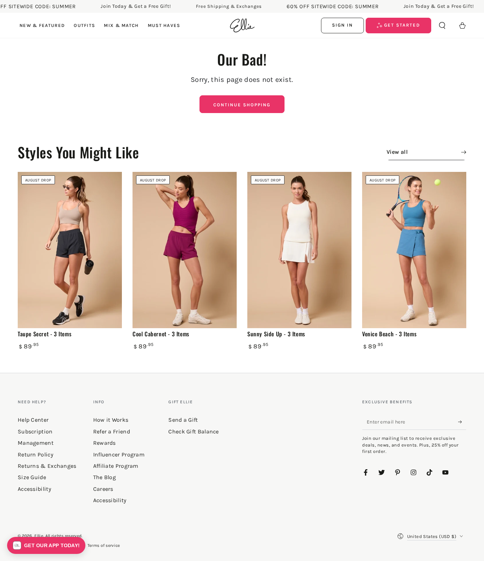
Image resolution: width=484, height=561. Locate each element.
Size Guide (32, 477)
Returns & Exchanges (47, 465)
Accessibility (109, 500)
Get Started (401, 25)
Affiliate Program (116, 465)
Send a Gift (183, 419)
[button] (442, 25)
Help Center (33, 419)
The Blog (104, 477)
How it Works (111, 419)
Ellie (38, 535)
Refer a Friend (111, 431)
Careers (103, 489)
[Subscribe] (462, 422)
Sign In (342, 25)
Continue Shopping (241, 104)
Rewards (104, 442)
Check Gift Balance (193, 431)
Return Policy (35, 454)
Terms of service (104, 545)
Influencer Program (119, 454)
